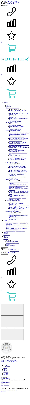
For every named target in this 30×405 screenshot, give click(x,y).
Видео (8, 244)
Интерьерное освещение (12, 108)
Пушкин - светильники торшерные (18, 171)
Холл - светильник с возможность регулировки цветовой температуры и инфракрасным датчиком (18, 186)
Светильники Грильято (15, 129)
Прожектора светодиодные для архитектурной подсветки (17, 209)
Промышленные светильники (13, 130)
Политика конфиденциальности (9, 389)
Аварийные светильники (12, 211)
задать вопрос (4, 5)
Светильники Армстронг (15, 127)
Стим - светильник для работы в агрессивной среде (17, 151)
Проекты (5, 232)
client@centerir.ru (5, 385)
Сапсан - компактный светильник (17, 146)
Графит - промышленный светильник (18, 138)
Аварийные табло (13, 213)
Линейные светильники (15, 125)
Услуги (5, 220)
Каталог (5, 102)
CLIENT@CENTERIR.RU (11, 1)
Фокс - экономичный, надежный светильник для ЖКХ (17, 198)
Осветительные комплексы (16, 143)
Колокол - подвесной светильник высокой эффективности (17, 140)
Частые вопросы (10, 245)
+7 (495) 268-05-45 (10, 3)
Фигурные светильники (15, 121)
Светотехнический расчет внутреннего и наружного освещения (16, 229)
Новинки (8, 106)
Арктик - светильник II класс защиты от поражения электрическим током (19, 133)
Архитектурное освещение (13, 200)
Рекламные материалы (12, 241)
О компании (6, 235)
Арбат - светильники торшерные (17, 164)
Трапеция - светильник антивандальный (19, 191)
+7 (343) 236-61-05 (14, 2)
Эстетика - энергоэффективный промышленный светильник (17, 160)
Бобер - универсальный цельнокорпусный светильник (16, 136)
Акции (8, 105)
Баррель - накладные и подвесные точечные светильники (17, 111)
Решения (5, 233)
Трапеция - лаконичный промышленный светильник (16, 156)
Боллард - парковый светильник (17, 166)
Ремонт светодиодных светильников (15, 231)
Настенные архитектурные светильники (19, 207)
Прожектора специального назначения (19, 145)
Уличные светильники (12, 162)
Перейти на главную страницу (8, 360)
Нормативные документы (12, 243)
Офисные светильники (12, 122)
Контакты (5, 237)
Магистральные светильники (16, 126)
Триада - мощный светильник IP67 (18, 158)
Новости (5, 236)
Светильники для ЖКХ (12, 179)
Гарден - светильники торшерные (17, 170)
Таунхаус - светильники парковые (17, 172)
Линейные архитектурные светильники (19, 206)
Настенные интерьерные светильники (18, 118)
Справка (5, 239)
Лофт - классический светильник (17, 142)
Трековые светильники (15, 119)
